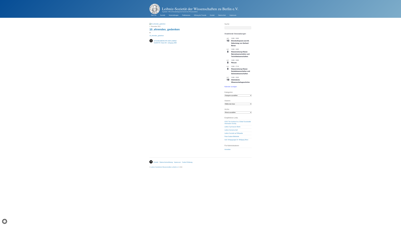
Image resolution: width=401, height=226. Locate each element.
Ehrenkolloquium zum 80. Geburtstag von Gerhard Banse (240, 43)
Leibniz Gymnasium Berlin (232, 127)
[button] (4, 221)
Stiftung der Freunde (200, 15)
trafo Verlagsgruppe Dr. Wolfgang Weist (236, 140)
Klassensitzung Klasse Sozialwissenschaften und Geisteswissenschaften (240, 71)
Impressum (233, 15)
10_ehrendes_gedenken (164, 29)
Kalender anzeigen (231, 86)
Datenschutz (222, 15)
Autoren (227, 101)
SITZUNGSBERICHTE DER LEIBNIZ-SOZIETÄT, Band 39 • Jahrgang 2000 (164, 42)
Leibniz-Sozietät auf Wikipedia (234, 133)
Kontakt (212, 15)
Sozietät (162, 15)
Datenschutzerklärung (166, 162)
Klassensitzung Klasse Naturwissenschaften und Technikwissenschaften (240, 54)
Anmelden (228, 149)
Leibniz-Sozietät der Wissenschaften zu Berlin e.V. (165, 167)
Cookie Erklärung (187, 162)
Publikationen (186, 15)
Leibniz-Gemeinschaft (231, 130)
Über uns (153, 15)
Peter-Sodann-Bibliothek (232, 136)
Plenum (234, 63)
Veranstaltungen (173, 15)
